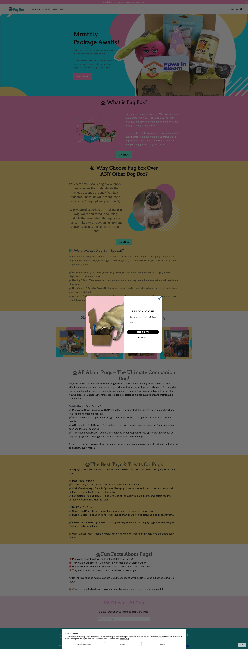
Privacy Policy (124, 639)
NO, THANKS (143, 338)
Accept (123, 644)
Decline (162, 644)
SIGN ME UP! (143, 332)
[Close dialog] (159, 298)
